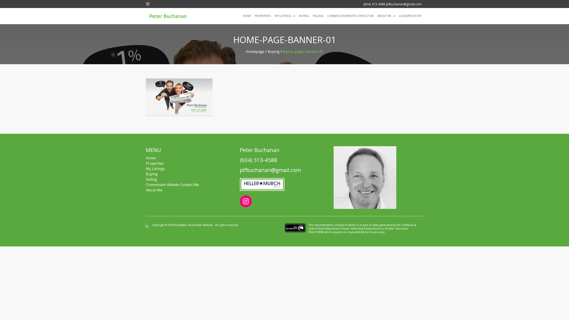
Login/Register (410, 16)
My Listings (283, 16)
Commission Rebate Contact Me (172, 184)
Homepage (255, 51)
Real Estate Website (201, 225)
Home (247, 16)
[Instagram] (148, 4)
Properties (263, 16)
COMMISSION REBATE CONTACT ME (350, 16)
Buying (304, 16)
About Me (384, 16)
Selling (318, 16)
